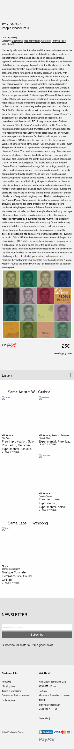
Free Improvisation (32, 40)
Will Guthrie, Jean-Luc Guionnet (54, 435)
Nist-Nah (5, 438)
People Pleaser (45, 496)
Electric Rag (44, 438)
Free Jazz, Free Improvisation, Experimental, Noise (52, 503)
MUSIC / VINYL (12, 451)
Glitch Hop (46, 40)
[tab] (37, 375)
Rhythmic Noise (59, 40)
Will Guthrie (12, 24)
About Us (6, 681)
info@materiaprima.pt (49, 704)
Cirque (5, 566)
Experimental (17, 40)
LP (3, 451)
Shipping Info (8, 686)
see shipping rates (63, 353)
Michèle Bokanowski (11, 568)
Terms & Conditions (11, 690)
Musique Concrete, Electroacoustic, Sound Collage (17, 576)
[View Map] (44, 718)
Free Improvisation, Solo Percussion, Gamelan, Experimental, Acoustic (18, 445)
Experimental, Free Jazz (55, 441)
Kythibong (12, 37)
